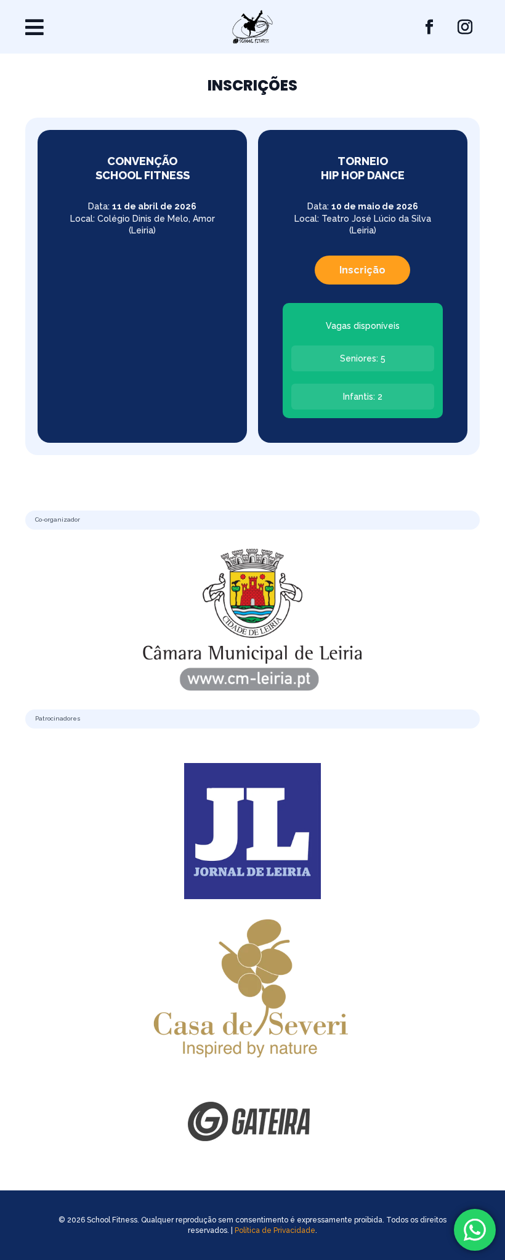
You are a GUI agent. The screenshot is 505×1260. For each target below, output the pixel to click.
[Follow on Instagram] (465, 27)
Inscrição (362, 270)
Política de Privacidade (275, 1230)
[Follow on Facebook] (429, 27)
